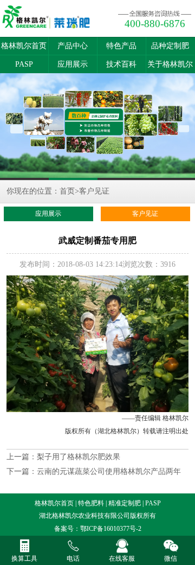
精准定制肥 (124, 503)
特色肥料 (91, 503)
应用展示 (72, 64)
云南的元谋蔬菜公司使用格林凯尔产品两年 (109, 471)
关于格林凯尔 (170, 64)
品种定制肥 (170, 46)
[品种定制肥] (97, 126)
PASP (24, 64)
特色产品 (121, 46)
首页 (67, 191)
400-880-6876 (155, 23)
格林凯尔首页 (24, 46)
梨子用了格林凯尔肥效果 (78, 457)
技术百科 (121, 64)
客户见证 (94, 191)
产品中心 (72, 46)
